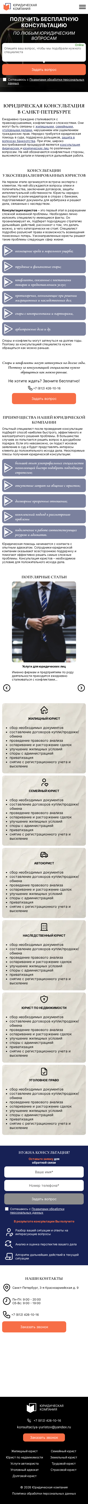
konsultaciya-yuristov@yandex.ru (44, 1427)
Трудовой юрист (64, 1463)
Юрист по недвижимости (24, 1457)
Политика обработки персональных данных (44, 1493)
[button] (6, 688)
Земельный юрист (63, 1457)
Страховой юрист (63, 1469)
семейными (64, 126)
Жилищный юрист (24, 1451)
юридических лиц (36, 148)
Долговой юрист (25, 1476)
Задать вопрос (44, 69)
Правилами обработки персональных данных (37, 1210)
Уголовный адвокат (24, 1469)
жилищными (44, 126)
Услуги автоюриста (24, 1463)
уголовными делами (17, 130)
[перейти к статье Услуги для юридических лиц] (44, 621)
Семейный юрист (63, 1451)
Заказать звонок (34, 1327)
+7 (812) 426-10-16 (47, 388)
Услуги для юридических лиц (44, 666)
